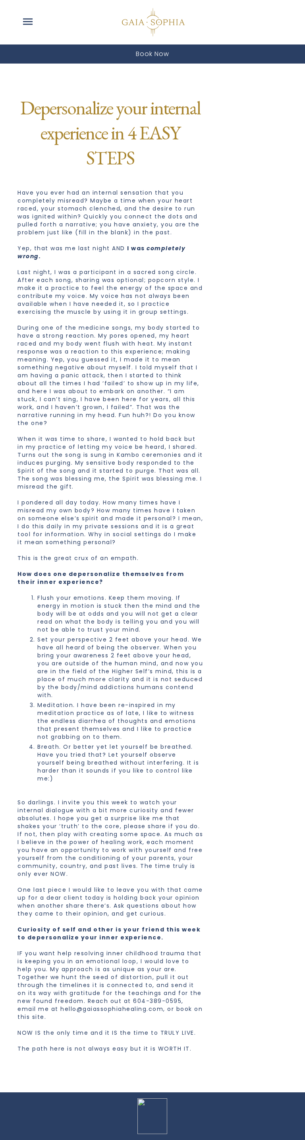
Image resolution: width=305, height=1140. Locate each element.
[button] (28, 22)
